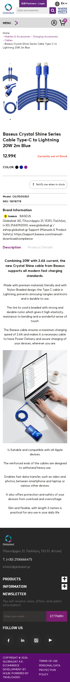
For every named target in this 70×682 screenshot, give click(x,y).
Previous (10, 63)
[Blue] (21, 167)
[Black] (16, 167)
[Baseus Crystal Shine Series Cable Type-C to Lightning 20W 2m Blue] (10, 73)
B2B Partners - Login (33, 4)
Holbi (6, 673)
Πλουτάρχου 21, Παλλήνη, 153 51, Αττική (32, 551)
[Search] (52, 10)
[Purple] (25, 167)
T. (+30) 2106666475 (17, 559)
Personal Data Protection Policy (49, 670)
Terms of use (48, 661)
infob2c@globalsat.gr (16, 567)
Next (10, 119)
